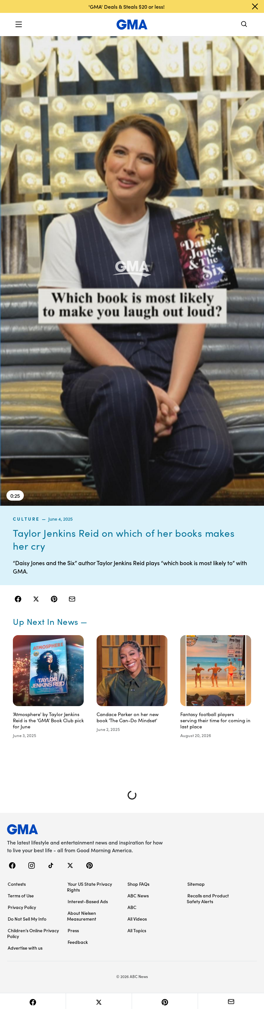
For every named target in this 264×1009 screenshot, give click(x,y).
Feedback (78, 942)
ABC (132, 907)
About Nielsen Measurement (81, 916)
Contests (17, 884)
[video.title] (132, 270)
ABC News (138, 895)
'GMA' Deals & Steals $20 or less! (127, 6)
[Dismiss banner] (255, 6)
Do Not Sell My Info (27, 918)
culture (26, 518)
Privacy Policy (22, 907)
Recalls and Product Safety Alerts (208, 898)
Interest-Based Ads (88, 901)
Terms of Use (21, 895)
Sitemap (196, 884)
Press (73, 930)
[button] (18, 24)
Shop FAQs (138, 884)
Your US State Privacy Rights (89, 887)
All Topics (136, 930)
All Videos (137, 918)
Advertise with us (25, 947)
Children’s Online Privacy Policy (33, 933)
